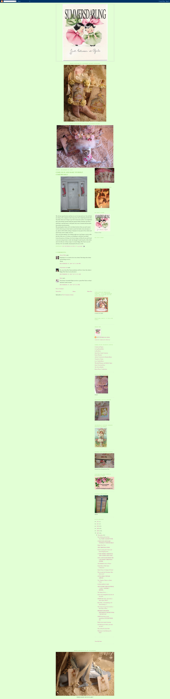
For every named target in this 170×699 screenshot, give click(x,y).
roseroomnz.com (64, 267)
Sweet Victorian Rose (100, 365)
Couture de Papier (99, 347)
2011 (98, 524)
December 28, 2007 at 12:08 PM (70, 263)
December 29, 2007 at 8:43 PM (70, 284)
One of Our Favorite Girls (104, 628)
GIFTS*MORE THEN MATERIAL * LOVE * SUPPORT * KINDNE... (106, 588)
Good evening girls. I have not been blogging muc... (105, 550)
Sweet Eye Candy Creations (101, 353)
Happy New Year (102, 545)
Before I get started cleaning (104, 622)
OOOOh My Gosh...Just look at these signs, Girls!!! (105, 599)
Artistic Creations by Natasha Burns (103, 357)
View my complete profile (102, 339)
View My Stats (98, 641)
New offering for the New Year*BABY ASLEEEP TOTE (105, 538)
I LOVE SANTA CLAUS (103, 584)
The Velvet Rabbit (99, 367)
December (100, 535)
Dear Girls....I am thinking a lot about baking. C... (105, 603)
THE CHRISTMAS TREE (104, 547)
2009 (98, 528)
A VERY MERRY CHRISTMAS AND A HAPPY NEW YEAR (105, 554)
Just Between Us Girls (103, 337)
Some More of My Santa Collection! (103, 566)
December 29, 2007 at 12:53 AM (70, 274)
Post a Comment (60, 288)
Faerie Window (98, 355)
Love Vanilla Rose (99, 361)
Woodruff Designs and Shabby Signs (103, 363)
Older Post (89, 291)
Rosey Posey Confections (101, 369)
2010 (98, 526)
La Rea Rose (98, 351)
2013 (98, 521)
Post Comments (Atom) (67, 295)
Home (74, 291)
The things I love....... (103, 592)
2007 (98, 533)
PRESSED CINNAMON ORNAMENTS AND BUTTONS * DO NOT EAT (106, 612)
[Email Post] (83, 246)
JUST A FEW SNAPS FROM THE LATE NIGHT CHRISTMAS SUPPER (106, 559)
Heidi (61, 278)
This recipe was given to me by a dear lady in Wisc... (105, 607)
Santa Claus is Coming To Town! (105, 570)
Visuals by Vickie (99, 359)
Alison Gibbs (63, 255)
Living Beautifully (99, 349)
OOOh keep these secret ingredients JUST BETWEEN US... (105, 618)
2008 (98, 531)
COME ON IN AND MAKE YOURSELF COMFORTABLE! (106, 542)
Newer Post (58, 291)
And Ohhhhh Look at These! (104, 563)
